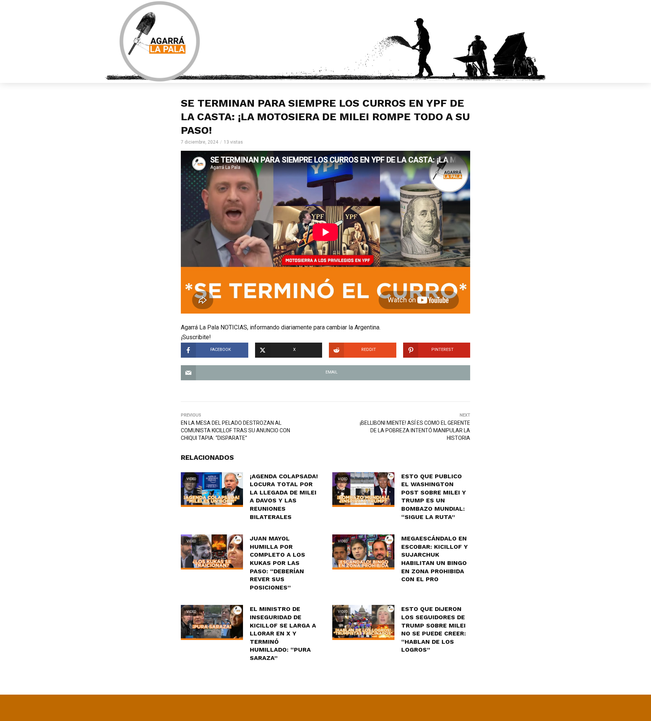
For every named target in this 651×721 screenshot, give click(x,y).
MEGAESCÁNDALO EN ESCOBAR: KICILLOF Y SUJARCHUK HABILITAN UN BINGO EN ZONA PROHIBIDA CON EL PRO (434, 559)
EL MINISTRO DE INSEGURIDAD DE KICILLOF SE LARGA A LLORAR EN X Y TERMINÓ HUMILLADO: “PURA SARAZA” (283, 633)
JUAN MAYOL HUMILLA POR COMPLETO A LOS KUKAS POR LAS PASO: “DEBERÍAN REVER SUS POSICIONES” (277, 563)
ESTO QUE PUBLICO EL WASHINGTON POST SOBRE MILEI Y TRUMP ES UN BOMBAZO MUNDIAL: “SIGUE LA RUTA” (433, 496)
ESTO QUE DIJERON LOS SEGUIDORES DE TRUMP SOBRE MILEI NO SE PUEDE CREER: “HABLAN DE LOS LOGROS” (433, 629)
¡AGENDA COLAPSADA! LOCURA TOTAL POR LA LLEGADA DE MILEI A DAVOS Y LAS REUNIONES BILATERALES (284, 496)
